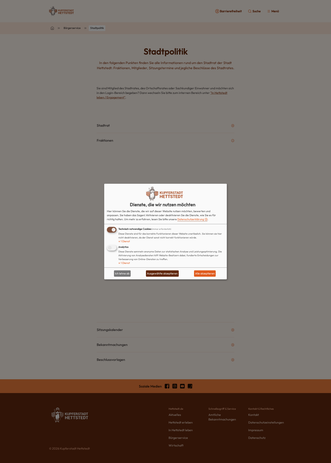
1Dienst (124, 241)
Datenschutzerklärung (190, 219)
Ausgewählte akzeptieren (162, 273)
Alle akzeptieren (205, 273)
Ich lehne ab (122, 273)
